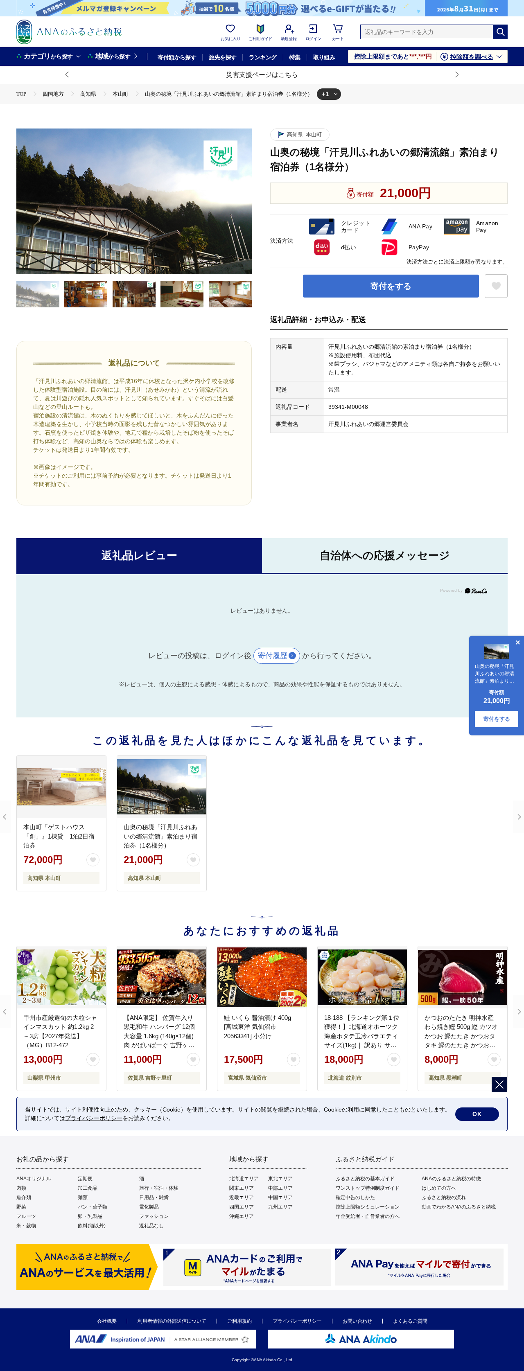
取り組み (324, 57)
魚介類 (23, 1197)
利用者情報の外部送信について (172, 1321)
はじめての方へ (439, 1188)
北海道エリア (244, 1179)
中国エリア (280, 1197)
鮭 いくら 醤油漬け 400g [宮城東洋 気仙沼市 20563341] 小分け (257, 1027)
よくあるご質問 (410, 1321)
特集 (294, 57)
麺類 (83, 1197)
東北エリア (280, 1179)
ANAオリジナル (33, 1179)
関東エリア (241, 1188)
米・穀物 (26, 1226)
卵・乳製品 (90, 1216)
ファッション (154, 1216)
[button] (67, 75)
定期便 (85, 1179)
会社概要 (107, 1321)
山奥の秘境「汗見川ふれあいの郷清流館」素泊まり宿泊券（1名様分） (160, 836)
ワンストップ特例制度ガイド (368, 1188)
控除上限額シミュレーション (368, 1207)
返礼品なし (151, 1226)
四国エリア (241, 1207)
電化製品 (149, 1207)
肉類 (21, 1188)
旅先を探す (222, 57)
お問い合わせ (357, 1321)
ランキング (262, 57)
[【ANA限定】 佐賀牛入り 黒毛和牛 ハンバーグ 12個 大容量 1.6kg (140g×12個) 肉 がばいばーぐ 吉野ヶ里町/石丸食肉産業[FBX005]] (161, 977)
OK (477, 1114)
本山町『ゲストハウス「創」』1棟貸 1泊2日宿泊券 (59, 836)
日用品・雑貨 (154, 1197)
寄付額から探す (177, 57)
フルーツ (26, 1216)
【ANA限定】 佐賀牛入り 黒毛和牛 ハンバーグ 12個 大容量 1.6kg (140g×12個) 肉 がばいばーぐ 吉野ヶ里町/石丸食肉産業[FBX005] (159, 1036)
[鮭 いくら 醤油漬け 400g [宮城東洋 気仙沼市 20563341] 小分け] (262, 977)
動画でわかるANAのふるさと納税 (459, 1207)
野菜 (21, 1207)
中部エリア (280, 1188)
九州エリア (280, 1207)
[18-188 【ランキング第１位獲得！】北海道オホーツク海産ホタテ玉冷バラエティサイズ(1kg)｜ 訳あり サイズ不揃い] (362, 977)
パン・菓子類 (92, 1207)
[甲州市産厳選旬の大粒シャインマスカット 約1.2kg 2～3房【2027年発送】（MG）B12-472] (61, 977)
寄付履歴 (272, 656)
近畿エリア (241, 1197)
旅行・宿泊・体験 (158, 1188)
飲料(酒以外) (92, 1226)
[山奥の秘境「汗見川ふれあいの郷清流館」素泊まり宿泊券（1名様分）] (161, 786)
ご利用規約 (239, 1321)
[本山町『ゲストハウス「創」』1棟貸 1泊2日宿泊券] (61, 786)
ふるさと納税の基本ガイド (365, 1179)
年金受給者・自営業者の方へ (368, 1216)
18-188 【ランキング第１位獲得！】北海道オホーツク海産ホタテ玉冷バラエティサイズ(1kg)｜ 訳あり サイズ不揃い (362, 1036)
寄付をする (390, 286)
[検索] (500, 32)
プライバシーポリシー (297, 1321)
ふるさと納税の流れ (444, 1197)
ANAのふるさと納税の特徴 (451, 1179)
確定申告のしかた (355, 1197)
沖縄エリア (241, 1216)
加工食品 (87, 1188)
